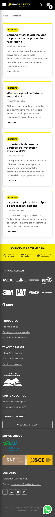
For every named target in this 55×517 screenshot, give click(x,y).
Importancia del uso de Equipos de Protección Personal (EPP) (22, 148)
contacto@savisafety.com (26, 484)
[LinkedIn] (11, 492)
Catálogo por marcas (14, 337)
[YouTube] (17, 492)
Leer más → (27, 71)
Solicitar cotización (13, 358)
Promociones (10, 326)
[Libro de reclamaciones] (12, 379)
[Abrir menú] (4, 4)
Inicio (5, 15)
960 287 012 (21, 478)
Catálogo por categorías (16, 332)
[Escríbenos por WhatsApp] (47, 509)
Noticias (12, 30)
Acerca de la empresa (15, 401)
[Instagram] (24, 492)
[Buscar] (41, 4)
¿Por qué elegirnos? (14, 406)
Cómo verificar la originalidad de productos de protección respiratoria (26, 38)
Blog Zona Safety (12, 352)
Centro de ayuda (12, 364)
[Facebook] (5, 492)
